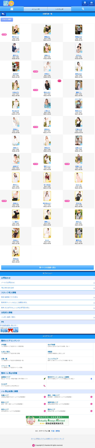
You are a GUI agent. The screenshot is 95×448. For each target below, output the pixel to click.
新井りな (15, 55)
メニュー (35, 9)
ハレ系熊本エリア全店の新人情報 (10, 352)
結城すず (15, 166)
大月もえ (78, 55)
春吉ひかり (78, 111)
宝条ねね (15, 258)
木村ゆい (47, 74)
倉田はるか (78, 74)
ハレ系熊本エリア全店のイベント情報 (11, 366)
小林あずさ (15, 92)
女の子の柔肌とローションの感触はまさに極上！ (61, 377)
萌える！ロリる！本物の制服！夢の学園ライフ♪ (14, 377)
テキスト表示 (6, 19)
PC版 (52, 431)
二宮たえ (47, 111)
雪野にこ (47, 222)
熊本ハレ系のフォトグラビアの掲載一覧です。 (61, 359)
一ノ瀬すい (15, 222)
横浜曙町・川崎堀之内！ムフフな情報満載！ (60, 396)
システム (58, 9)
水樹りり (15, 148)
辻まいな (78, 185)
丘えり (47, 240)
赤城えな (15, 203)
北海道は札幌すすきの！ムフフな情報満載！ (13, 396)
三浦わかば (78, 129)
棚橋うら (78, 92)
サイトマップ (59, 439)
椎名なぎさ (47, 92)
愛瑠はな (47, 37)
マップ (85, 4)
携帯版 (58, 431)
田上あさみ (15, 111)
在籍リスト (50, 439)
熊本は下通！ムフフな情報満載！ (57, 410)
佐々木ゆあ (47, 185)
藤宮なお (78, 240)
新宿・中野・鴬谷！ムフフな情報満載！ (12, 403)
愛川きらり (15, 37)
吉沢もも (78, 222)
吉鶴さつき (78, 166)
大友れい (15, 240)
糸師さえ (47, 55)
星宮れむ (47, 129)
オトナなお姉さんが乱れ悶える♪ (10, 384)
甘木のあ (78, 203)
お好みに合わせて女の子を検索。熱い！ (59, 345)
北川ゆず (15, 74)
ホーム (12, 8)
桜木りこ (15, 185)
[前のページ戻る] (3, 14)
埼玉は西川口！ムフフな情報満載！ (11, 410)
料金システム (41, 439)
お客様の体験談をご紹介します (56, 352)
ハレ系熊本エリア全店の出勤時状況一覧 (12, 359)
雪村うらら (47, 166)
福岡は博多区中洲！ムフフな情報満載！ (59, 403)
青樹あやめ (78, 37)
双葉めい (15, 129)
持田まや (47, 148)
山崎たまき (78, 148)
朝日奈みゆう (47, 203)
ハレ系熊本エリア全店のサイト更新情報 (12, 345)
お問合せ (91, 4)
